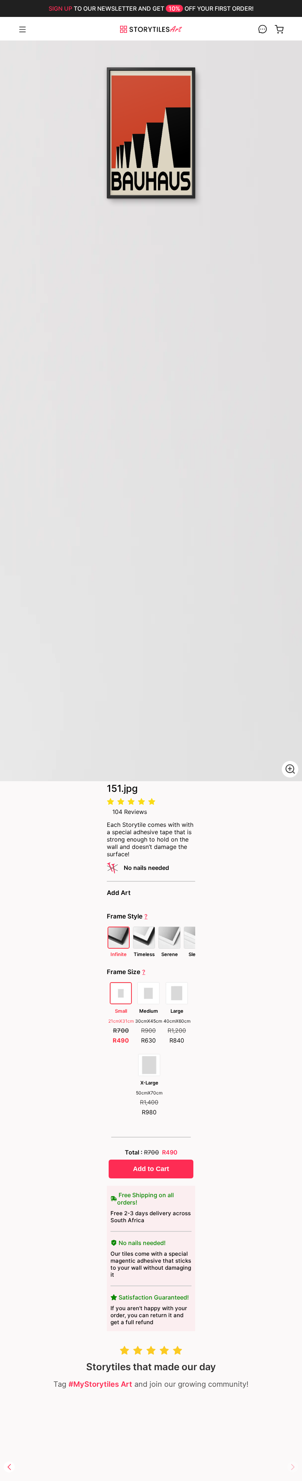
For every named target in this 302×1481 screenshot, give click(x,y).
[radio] (110, 802)
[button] (9, 1467)
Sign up (60, 8)
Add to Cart (151, 1169)
